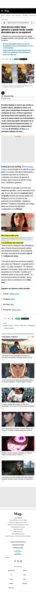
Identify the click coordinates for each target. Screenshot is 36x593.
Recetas (24, 583)
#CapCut (22, 239)
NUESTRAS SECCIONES (18, 566)
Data (24, 575)
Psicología (25, 15)
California (8, 15)
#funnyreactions (28, 239)
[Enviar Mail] (2, 96)
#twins (23, 238)
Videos (25, 570)
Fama (11, 579)
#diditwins (3, 239)
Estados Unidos (8, 325)
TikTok (16, 325)
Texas (13, 15)
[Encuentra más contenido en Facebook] (3, 59)
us (11, 575)
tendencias (31, 325)
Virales (11, 583)
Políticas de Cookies (18, 547)
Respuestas (11, 570)
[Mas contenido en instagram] (21, 561)
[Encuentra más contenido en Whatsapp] (11, 59)
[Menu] (2, 11)
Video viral (23, 325)
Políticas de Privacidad (18, 544)
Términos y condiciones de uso (18, 541)
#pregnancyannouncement (13, 239)
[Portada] (18, 516)
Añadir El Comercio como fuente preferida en (18, 22)
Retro (24, 579)
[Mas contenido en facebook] (14, 561)
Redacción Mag (8, 96)
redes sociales (9, 328)
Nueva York (18, 15)
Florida (2, 15)
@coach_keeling (5, 237)
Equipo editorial (18, 517)
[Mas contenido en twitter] (18, 561)
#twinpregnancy (29, 238)
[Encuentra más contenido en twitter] (7, 59)
